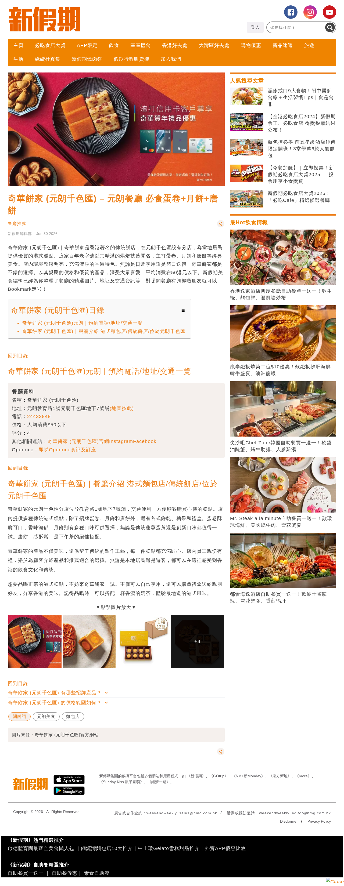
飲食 (114, 45)
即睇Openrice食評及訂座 (67, 449)
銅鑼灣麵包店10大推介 (107, 848)
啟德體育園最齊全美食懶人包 (41, 848)
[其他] (221, 226)
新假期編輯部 (20, 233)
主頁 (18, 45)
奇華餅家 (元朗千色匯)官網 (78, 441)
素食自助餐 (97, 873)
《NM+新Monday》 (248, 776)
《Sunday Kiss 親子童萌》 (121, 782)
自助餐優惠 (64, 873)
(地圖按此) (122, 408)
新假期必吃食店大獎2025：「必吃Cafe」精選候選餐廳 (299, 197)
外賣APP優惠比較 (225, 848)
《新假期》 (196, 776)
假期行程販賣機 (131, 59)
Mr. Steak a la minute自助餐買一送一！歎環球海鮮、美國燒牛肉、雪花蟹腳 (281, 522)
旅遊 (309, 45)
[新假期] (90, 19)
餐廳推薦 (17, 223)
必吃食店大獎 (50, 45)
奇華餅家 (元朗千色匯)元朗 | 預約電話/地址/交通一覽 (82, 323)
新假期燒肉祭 (87, 59)
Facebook (144, 441)
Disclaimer (289, 821)
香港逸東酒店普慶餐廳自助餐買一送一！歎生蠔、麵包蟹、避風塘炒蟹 (281, 294)
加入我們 (171, 59)
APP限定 (87, 45)
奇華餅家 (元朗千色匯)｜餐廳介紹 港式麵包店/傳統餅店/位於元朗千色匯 (103, 331)
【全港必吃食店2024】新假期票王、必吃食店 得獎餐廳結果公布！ (302, 123)
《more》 (303, 776)
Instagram (121, 441)
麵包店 (73, 716)
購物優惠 (251, 45)
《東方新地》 (280, 776)
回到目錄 (18, 355)
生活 (18, 59)
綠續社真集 (47, 59)
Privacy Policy (319, 821)
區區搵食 (140, 45)
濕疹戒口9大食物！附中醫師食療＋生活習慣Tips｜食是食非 (301, 97)
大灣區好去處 (214, 45)
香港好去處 (175, 45)
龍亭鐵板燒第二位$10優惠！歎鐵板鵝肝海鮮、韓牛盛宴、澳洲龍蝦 (283, 370)
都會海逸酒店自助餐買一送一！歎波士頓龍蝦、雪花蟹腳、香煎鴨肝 (278, 597)
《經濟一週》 (159, 782)
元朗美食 (46, 716)
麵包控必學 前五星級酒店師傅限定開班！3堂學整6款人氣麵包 (302, 148)
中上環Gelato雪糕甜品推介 (169, 848)
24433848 (39, 416)
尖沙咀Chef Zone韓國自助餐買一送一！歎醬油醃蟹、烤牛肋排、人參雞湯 (281, 446)
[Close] (335, 881)
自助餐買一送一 (26, 873)
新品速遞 (283, 45)
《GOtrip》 (218, 776)
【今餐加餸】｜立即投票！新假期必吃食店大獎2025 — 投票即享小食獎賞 (301, 174)
